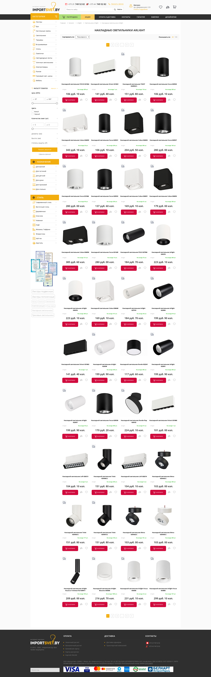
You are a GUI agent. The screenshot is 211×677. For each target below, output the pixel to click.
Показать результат (44, 149)
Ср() (146, 663)
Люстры (39, 22)
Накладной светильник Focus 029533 (104, 196)
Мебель (39, 80)
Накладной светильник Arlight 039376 (75, 309)
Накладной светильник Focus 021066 (75, 196)
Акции (87, 17)
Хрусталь (39, 243)
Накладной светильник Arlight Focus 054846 (134, 589)
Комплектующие (38, 306)
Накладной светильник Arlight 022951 (163, 365)
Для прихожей (41, 185)
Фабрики (155, 17)
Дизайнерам (170, 17)
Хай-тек (39, 238)
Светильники (41, 35)
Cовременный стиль (43, 202)
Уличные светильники (44, 62)
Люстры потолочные (43, 296)
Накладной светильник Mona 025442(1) (134, 533)
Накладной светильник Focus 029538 (104, 420)
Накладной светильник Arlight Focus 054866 (163, 589)
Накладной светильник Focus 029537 (163, 140)
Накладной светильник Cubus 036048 (104, 308)
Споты (38, 49)
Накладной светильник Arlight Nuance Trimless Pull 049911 (75, 589)
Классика (39, 216)
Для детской (40, 176)
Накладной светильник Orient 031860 (163, 420)
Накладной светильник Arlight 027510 (133, 309)
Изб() (150, 663)
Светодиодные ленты (44, 58)
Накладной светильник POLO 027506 (133, 252)
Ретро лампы (51, 306)
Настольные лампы (43, 31)
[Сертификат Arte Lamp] (44, 268)
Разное (38, 71)
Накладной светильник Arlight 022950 (163, 309)
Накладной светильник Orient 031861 (104, 84)
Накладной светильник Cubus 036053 (163, 196)
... (122, 45)
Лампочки (40, 53)
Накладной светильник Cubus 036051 (134, 196)
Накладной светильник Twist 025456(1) (105, 477)
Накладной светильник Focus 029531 (104, 140)
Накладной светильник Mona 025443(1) (163, 477)
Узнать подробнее (141, 9)
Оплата (67, 636)
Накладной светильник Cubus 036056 (75, 252)
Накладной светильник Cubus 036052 (134, 140)
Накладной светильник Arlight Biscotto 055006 (104, 589)
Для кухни (40, 180)
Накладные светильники (42, 310)
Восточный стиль (42, 207)
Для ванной (40, 167)
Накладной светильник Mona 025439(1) (163, 533)
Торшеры (39, 40)
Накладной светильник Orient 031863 (75, 364)
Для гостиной (41, 171)
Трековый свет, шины (44, 76)
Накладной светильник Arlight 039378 (163, 253)
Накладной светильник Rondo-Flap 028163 (134, 421)
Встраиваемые (41, 44)
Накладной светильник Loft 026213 (75, 476)
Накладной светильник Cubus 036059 (75, 140)
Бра (37, 26)
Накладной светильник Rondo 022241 (134, 364)
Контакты (126, 17)
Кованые (39, 220)
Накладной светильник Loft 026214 (134, 476)
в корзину (71, 100)
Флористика (40, 234)
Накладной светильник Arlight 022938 (104, 365)
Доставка (109, 636)
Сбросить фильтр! (45, 154)
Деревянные (41, 211)
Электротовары (42, 67)
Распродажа (72, 17)
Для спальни (41, 189)
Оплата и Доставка (107, 17)
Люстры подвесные (42, 291)
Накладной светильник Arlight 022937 (75, 421)
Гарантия (141, 17)
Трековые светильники (43, 315)
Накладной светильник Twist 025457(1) (105, 533)
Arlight (64, 89)
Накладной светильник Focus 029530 (163, 84)
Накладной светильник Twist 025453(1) (75, 533)
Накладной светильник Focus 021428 (104, 252)
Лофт (38, 225)
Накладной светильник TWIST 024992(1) (134, 85)
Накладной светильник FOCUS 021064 (75, 84)
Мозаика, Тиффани (43, 229)
